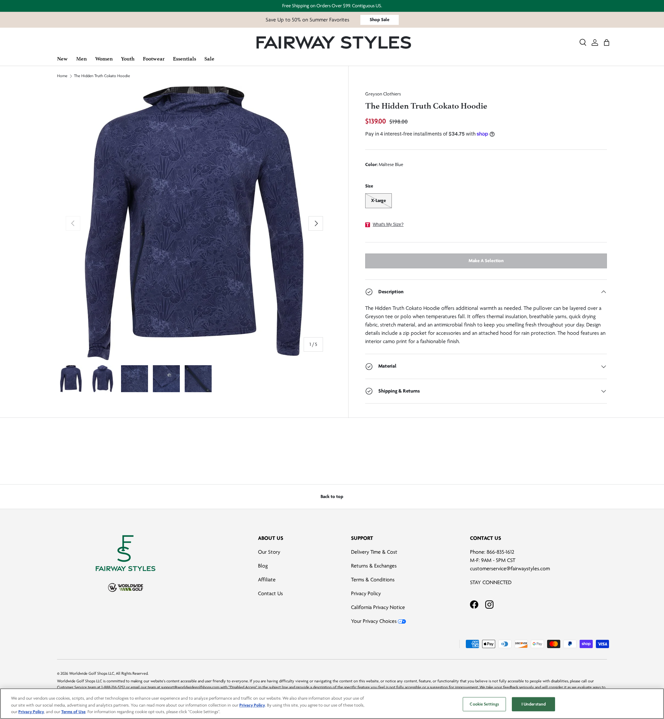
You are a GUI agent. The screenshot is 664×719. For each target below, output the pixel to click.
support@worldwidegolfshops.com (190, 687)
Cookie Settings (484, 703)
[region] (332, 703)
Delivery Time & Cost (374, 552)
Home (62, 76)
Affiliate (267, 580)
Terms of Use (73, 711)
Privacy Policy (366, 593)
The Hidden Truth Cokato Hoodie (102, 76)
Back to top (332, 496)
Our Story (269, 552)
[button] (606, 42)
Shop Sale (379, 19)
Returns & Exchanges (374, 566)
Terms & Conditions (373, 580)
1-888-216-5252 (113, 687)
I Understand (534, 703)
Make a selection (486, 260)
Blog (263, 566)
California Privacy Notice (378, 607)
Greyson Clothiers (383, 93)
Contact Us (270, 593)
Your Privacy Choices (374, 621)
